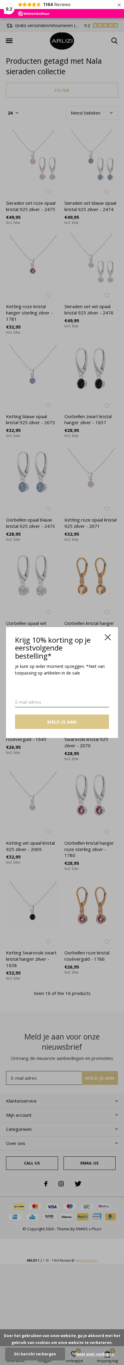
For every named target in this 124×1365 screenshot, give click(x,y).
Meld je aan (61, 722)
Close (108, 637)
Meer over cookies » (95, 1354)
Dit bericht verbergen (35, 1354)
